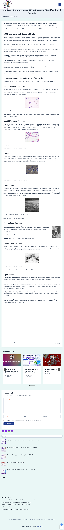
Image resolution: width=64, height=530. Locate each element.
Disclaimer (32, 519)
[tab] (29, 385)
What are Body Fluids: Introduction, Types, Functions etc (16, 509)
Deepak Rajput (6, 16)
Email (25, 416)
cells (33, 25)
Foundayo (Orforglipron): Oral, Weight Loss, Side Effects (16, 504)
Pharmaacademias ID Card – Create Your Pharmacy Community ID (18, 500)
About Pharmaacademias (15, 519)
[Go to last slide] (5, 369)
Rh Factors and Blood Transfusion (10, 507)
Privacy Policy (39, 519)
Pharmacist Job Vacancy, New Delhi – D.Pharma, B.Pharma (16, 502)
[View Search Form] (59, 4)
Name (6, 416)
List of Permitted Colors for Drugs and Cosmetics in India (11, 371)
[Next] (59, 369)
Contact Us (25, 519)
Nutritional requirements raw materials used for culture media (48, 341)
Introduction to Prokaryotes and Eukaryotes (14, 341)
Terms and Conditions (49, 519)
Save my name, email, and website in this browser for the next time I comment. (23, 420)
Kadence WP (40, 526)
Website (45, 416)
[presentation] (12, 360)
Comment (7, 399)
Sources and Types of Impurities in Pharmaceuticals (31, 371)
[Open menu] (57, 4)
